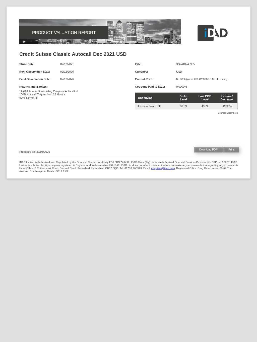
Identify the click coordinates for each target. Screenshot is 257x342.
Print (231, 149)
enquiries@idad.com (163, 168)
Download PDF (208, 149)
